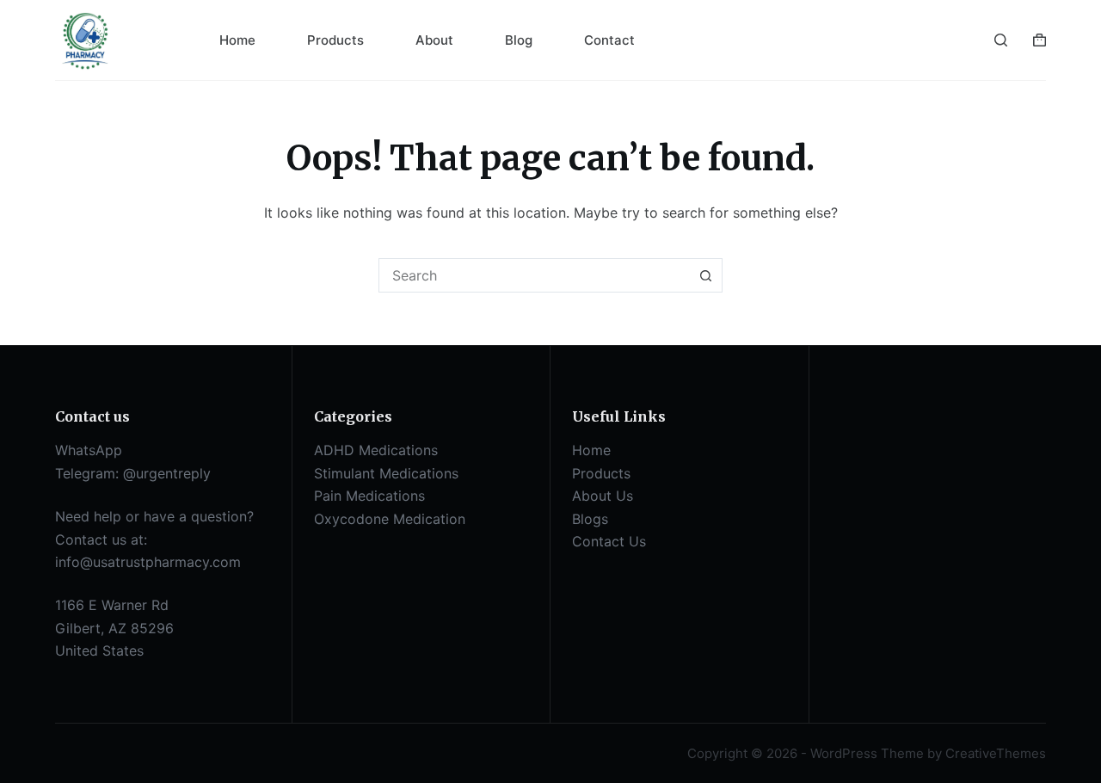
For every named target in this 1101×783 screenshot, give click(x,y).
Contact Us (609, 541)
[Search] (1000, 40)
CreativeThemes (995, 753)
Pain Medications (369, 495)
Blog (518, 40)
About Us (602, 495)
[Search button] (705, 275)
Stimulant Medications (386, 473)
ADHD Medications (376, 450)
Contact (609, 40)
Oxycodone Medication (389, 518)
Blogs (590, 518)
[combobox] (534, 275)
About (434, 40)
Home (237, 40)
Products (335, 40)
